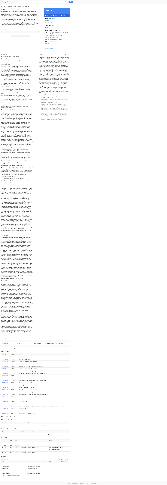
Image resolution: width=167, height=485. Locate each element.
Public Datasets (82, 483)
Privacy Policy (93, 483)
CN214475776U (5, 385)
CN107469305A (5, 403)
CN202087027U (5, 359)
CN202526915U (5, 413)
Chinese (53, 18)
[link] (4, 463)
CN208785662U (5, 401)
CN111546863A (5, 343)
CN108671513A (5, 368)
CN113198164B (5, 373)
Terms (88, 483)
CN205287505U (5, 382)
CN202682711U (5, 408)
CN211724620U (5, 389)
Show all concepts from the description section (11, 475)
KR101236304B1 (5, 399)
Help (99, 483)
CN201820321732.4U (6, 425)
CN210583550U (5, 366)
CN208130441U (5, 361)
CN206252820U (5, 375)
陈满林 (49, 20)
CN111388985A (5, 371)
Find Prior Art (57, 15)
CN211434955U (5, 394)
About (69, 483)
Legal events (53, 46)
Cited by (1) (49, 46)
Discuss (62, 50)
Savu (3, 406)
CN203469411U (5, 392)
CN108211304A (5, 356)
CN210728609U (5, 396)
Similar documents (60, 46)
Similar (63, 15)
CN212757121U (5, 387)
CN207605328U (5, 378)
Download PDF (49, 15)
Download (61, 459)
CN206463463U (5, 380)
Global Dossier (57, 50)
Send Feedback (75, 483)
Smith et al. (4, 410)
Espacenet (52, 50)
